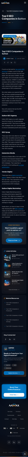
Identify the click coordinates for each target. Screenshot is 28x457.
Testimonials (10, 415)
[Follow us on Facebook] (5, 339)
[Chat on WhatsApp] (25, 454)
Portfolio (18, 411)
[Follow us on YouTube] (14, 339)
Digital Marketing (9, 36)
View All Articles (13, 289)
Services (10, 411)
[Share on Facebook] (4, 62)
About (19, 415)
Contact (7, 419)
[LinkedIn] (14, 442)
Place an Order (13, 240)
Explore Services (13, 373)
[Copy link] (14, 62)
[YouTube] (19, 442)
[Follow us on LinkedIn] (10, 339)
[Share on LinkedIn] (11, 62)
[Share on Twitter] (8, 62)
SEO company (19, 209)
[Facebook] (9, 442)
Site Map (14, 419)
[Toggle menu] (25, 2)
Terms (22, 419)
